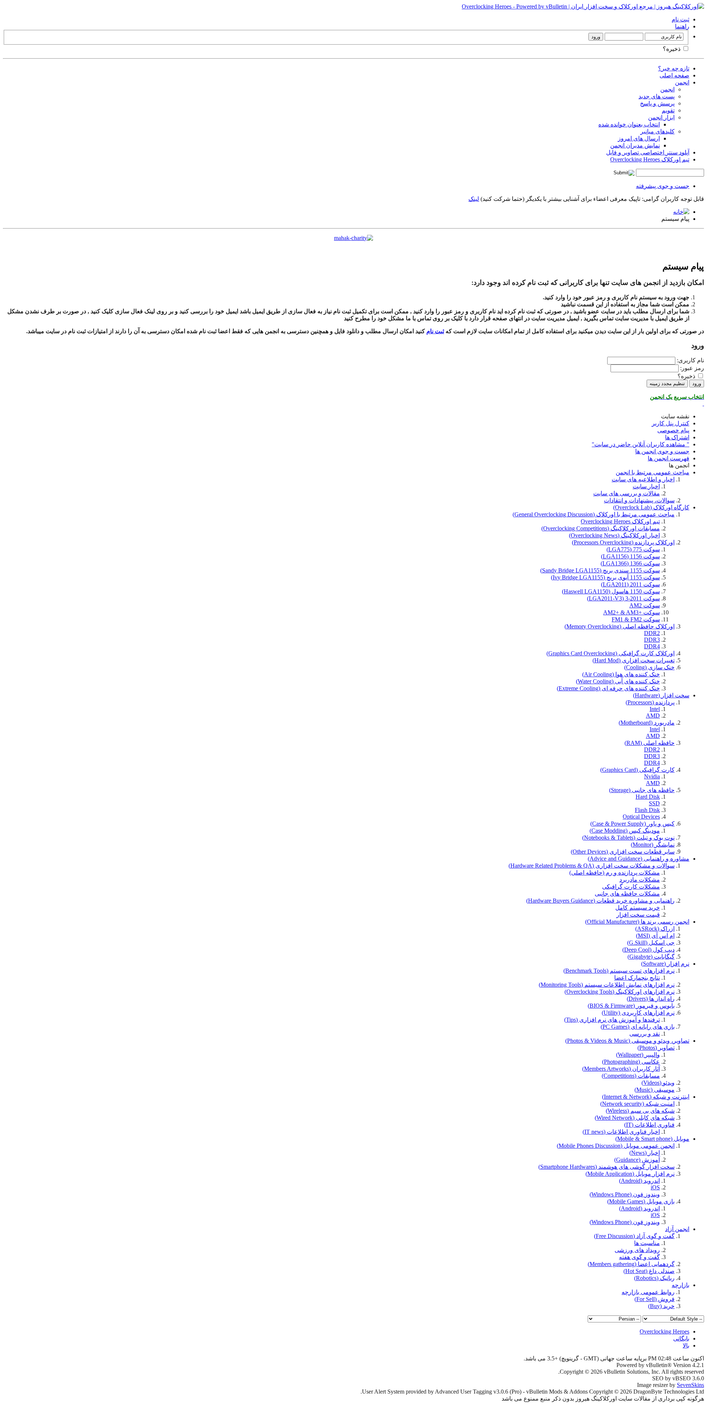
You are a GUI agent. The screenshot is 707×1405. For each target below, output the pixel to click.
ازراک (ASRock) (655, 928)
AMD (653, 715)
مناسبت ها (647, 1243)
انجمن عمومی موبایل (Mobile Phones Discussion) (616, 1146)
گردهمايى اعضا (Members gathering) (631, 1264)
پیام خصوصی (673, 430)
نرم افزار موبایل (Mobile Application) (630, 1174)
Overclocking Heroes (664, 1331)
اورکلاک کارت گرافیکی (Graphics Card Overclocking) (610, 653)
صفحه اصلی (674, 75)
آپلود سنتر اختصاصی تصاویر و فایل (647, 152)
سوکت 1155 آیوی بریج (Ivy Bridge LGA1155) (605, 577)
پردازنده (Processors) (650, 702)
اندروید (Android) (639, 1181)
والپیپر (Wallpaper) (638, 1055)
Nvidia (652, 776)
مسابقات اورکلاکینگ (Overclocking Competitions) (600, 528)
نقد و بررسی (644, 1034)
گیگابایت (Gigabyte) (651, 956)
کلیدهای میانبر (657, 131)
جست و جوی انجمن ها (662, 451)
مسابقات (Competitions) (631, 1076)
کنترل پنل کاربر (670, 423)
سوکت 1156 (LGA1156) (630, 556)
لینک (473, 199)
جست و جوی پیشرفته (662, 186)
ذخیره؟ (672, 49)
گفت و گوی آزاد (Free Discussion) (634, 1236)
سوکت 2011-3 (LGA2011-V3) (623, 598)
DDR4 (652, 646)
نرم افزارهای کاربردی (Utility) (638, 1013)
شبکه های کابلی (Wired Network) (635, 1118)
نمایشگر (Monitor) (653, 844)
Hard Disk (648, 797)
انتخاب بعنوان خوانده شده (629, 124)
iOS (655, 1187)
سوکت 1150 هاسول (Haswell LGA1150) (611, 591)
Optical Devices (641, 816)
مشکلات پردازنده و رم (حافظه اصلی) (614, 872)
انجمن (682, 82)
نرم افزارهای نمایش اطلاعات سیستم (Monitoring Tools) (607, 985)
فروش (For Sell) (654, 1299)
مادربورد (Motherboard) (647, 722)
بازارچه (680, 1285)
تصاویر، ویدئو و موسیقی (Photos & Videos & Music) (627, 1041)
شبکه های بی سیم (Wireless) (640, 1111)
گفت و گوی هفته (639, 1257)
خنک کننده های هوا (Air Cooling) (621, 674)
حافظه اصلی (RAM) (650, 743)
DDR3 (652, 640)
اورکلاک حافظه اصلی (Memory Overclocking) (619, 626)
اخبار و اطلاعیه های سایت (643, 479)
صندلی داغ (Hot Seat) (649, 1271)
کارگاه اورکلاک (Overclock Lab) (651, 507)
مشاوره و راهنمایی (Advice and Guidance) (638, 858)
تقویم (668, 110)
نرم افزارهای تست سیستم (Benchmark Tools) (619, 971)
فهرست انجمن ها (668, 458)
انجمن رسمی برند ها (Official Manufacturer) (637, 921)
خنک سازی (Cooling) (649, 667)
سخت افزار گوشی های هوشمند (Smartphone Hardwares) (606, 1167)
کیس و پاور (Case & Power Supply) (632, 823)
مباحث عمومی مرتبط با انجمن (652, 472)
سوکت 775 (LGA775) (633, 549)
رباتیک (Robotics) (654, 1278)
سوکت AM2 (644, 605)
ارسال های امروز (639, 138)
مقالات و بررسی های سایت (626, 493)
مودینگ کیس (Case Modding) (625, 830)
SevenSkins (690, 1385)
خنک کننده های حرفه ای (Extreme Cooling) (608, 688)
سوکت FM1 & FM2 (636, 619)
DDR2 (652, 633)
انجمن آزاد (677, 1229)
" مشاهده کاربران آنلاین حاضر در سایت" (640, 444)
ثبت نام (680, 19)
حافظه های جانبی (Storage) (642, 790)
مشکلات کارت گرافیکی (631, 886)
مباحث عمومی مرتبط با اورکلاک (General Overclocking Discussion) (594, 514)
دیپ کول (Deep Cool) (648, 949)
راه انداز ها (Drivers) (651, 999)
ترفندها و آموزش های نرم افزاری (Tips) (612, 1020)
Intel (655, 709)
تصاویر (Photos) (656, 1048)
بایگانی (681, 1338)
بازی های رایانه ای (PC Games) (638, 1027)
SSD (654, 803)
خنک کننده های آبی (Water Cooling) (618, 681)
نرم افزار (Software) (665, 964)
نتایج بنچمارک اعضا (637, 978)
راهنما (682, 26)
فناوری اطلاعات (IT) (649, 1125)
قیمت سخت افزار (638, 914)
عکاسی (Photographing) (631, 1062)
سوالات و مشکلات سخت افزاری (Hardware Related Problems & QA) (592, 865)
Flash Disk (647, 810)
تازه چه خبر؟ (673, 68)
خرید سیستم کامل (637, 907)
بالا (686, 1345)
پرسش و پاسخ (657, 103)
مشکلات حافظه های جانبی (627, 893)
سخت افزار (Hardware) (661, 695)
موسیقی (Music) (654, 1090)
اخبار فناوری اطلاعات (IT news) (621, 1132)
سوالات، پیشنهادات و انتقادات (639, 500)
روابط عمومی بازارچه (648, 1292)
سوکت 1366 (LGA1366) (630, 563)
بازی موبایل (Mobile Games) (641, 1201)
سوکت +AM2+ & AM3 (631, 612)
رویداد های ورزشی (637, 1250)
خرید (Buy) (661, 1306)
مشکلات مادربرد (639, 879)
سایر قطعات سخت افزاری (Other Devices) (623, 851)
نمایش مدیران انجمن (635, 145)
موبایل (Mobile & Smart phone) (652, 1139)
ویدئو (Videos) (658, 1083)
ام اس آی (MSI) (655, 935)
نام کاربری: (690, 360)
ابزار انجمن (661, 117)
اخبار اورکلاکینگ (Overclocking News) (614, 535)
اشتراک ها (677, 437)
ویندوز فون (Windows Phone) (625, 1194)
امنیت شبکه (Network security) (637, 1104)
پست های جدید (657, 96)
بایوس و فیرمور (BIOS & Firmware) (631, 1006)
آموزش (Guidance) (637, 1160)
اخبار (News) (644, 1153)
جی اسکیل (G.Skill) (651, 942)
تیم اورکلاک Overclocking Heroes (649, 159)
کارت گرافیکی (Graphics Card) (637, 770)
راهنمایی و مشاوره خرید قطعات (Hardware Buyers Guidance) (600, 900)
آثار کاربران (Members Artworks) (621, 1069)
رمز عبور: (692, 368)
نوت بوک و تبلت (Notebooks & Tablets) (628, 837)
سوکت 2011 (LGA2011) (630, 584)
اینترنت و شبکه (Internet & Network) (645, 1097)
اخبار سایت (646, 486)
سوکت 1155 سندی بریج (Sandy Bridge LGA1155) (600, 570)
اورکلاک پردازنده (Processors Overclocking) (623, 542)
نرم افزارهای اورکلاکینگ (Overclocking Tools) (619, 992)
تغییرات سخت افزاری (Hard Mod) (633, 660)
